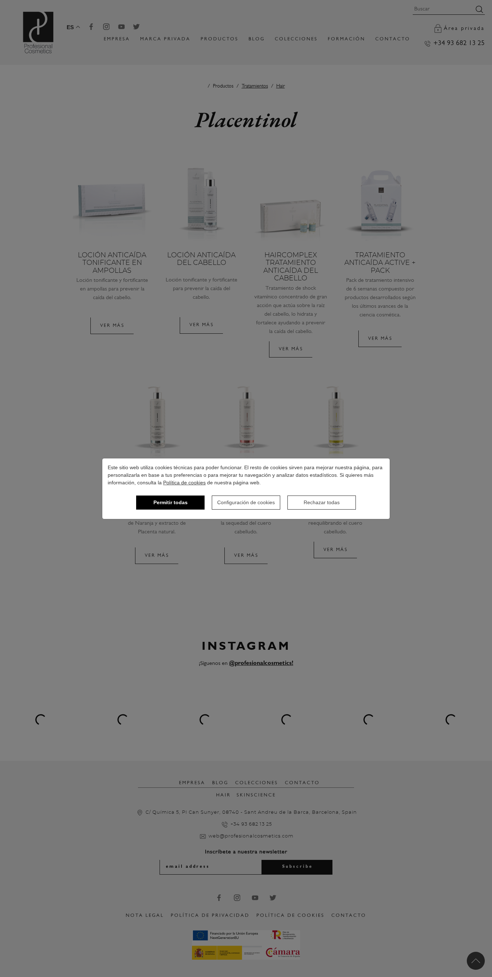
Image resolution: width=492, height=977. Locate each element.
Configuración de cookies (246, 502)
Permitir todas (170, 502)
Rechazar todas (322, 502)
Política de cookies (184, 482)
